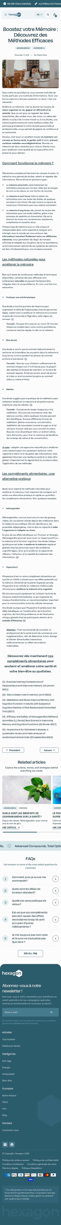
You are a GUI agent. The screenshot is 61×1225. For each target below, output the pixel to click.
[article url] (26, 790)
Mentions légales (10, 1168)
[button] (6, 14)
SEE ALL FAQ (30, 953)
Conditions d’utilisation (13, 1164)
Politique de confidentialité (45, 1160)
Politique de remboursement (16, 1160)
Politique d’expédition (32, 1168)
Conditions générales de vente (41, 1164)
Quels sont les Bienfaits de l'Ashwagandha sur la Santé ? (22, 815)
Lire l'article (9, 827)
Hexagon (19, 1153)
